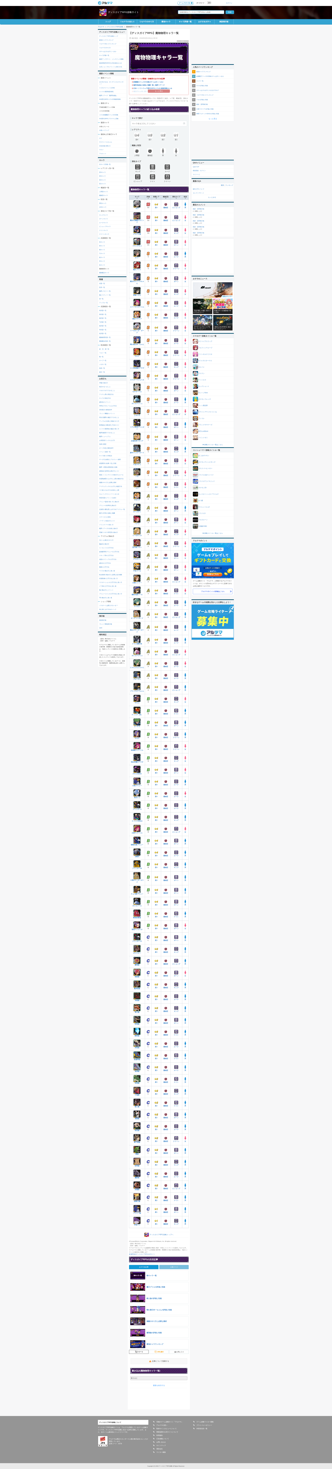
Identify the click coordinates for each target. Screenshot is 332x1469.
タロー (137, 257)
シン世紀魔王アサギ (137, 368)
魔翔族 (137, 965)
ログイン (229, 3)
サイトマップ (161, 1445)
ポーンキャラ (103, 219)
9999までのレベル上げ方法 (108, 406)
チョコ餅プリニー (137, 894)
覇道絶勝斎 (137, 917)
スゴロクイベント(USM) (107, 88)
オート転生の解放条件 (106, 448)
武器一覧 (102, 283)
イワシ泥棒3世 (137, 644)
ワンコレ (201, 418)
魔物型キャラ (103, 195)
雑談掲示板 (224, 22)
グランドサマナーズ (205, 425)
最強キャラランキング (106, 40)
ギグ (137, 208)
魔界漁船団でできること (107, 432)
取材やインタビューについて (166, 1429)
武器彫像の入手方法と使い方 (108, 578)
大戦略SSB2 (202, 526)
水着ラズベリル (137, 833)
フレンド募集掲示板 (105, 624)
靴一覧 (101, 356)
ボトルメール (137, 906)
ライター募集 (161, 1452)
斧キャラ (102, 261)
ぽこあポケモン (203, 455)
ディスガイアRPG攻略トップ (108, 36)
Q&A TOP (196, 167)
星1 (156, 1212)
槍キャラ (102, 249)
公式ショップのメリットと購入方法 (110, 67)
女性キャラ (102, 207)
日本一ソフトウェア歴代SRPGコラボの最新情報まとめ (152, 88)
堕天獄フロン (137, 547)
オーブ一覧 (102, 360)
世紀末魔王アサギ (137, 762)
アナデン (201, 373)
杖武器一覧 (102, 333)
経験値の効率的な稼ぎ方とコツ (109, 471)
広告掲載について (162, 1439)
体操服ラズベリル (137, 750)
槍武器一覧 (102, 318)
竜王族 (137, 1012)
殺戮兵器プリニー (137, 844)
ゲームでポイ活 (184, 3)
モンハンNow (203, 393)
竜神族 (137, 1071)
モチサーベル (137, 391)
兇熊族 (137, 1000)
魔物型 (165, 207)
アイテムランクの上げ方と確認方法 (110, 486)
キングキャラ (103, 215)
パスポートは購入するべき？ (108, 605)
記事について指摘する (160, 1361)
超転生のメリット (105, 402)
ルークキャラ (103, 222)
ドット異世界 (203, 405)
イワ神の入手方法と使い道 (107, 586)
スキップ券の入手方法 (106, 555)
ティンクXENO (137, 821)
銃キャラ (102, 257)
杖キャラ (102, 265)
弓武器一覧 (102, 322)
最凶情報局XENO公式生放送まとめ (110, 63)
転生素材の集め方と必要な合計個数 (110, 574)
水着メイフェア (104, 130)
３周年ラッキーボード (137, 881)
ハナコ (137, 523)
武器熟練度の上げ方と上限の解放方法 (111, 478)
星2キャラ (102, 180)
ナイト (176, 463)
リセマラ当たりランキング (107, 44)
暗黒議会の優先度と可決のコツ (109, 425)
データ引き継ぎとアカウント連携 (110, 459)
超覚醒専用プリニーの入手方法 (109, 551)
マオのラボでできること (107, 390)
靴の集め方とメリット (106, 590)
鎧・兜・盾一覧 (104, 349)
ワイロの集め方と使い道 (107, 571)
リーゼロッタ (137, 535)
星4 (156, 207)
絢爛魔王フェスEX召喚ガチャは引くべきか (148, 82)
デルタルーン (203, 520)
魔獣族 (137, 1177)
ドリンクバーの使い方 (106, 524)
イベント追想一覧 (105, 452)
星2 (156, 1094)
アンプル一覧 (103, 302)
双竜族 (137, 1024)
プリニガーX (137, 809)
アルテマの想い (161, 1425)
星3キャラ (102, 176)
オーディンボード (137, 618)
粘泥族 (137, 1130)
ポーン (176, 245)
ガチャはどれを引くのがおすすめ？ (207, 90)
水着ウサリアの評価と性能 (204, 109)
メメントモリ (203, 438)
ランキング (229, 185)
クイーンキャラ (104, 234)
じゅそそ (137, 415)
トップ (108, 22)
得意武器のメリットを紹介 (107, 498)
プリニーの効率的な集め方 (107, 505)
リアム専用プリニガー (137, 428)
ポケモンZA (202, 488)
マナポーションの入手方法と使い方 (110, 582)
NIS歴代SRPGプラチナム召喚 (108, 118)
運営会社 (159, 1449)
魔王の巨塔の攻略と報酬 (107, 513)
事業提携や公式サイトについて (167, 1432)
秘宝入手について (198, 189)
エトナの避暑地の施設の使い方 (109, 429)
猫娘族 (137, 976)
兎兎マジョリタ (137, 929)
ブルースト (137, 679)
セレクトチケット (198, 193)
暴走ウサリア (137, 319)
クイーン (176, 268)
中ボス (137, 738)
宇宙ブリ (137, 1225)
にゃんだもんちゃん (137, 667)
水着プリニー (137, 785)
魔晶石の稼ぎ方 (104, 544)
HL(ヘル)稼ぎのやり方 (106, 540)
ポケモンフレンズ (204, 399)
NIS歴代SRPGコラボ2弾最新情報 (110, 99)
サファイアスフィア (205, 341)
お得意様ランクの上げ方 (107, 440)
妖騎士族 (137, 1201)
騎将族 (137, 1036)
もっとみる (212, 197)
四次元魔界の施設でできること (109, 417)
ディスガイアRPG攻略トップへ (161, 1235)
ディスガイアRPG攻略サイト (123, 12)
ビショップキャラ (105, 226)
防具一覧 (102, 287)
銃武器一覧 (102, 326)
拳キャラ (102, 246)
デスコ (137, 703)
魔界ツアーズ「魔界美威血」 (108, 95)
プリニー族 (137, 1213)
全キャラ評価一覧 (105, 164)
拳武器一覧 (102, 314)
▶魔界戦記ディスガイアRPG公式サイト (142, 1254)
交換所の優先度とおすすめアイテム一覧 (112, 509)
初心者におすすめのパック (107, 609)
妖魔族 (137, 1189)
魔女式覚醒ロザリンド (137, 221)
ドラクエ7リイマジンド (206, 481)
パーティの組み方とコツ (107, 521)
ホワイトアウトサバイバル (207, 412)
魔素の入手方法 (104, 567)
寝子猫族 (137, 1142)
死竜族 (137, 1047)
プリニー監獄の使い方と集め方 (109, 501)
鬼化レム (137, 797)
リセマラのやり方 (146, 22)
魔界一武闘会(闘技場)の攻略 (108, 467)
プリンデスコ (137, 246)
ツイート (140, 1352)
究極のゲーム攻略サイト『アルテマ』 (169, 1422)
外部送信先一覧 (201, 1429)
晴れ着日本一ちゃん (137, 344)
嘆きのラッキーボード (137, 631)
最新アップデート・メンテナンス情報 (111, 59)
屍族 (137, 1154)
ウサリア (137, 500)
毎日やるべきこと (105, 386)
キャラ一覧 (199, 81)
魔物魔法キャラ (104, 272)
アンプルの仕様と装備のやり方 (109, 421)
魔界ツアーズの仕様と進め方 (108, 528)
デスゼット (137, 559)
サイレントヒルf (204, 507)
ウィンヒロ (202, 380)
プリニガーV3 (137, 941)
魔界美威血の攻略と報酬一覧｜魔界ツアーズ (149, 85)
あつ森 (200, 500)
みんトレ (201, 367)
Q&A (100, 628)
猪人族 (137, 1106)
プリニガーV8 (137, 868)
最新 (222, 185)
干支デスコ (137, 464)
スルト (137, 356)
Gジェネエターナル (205, 361)
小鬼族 (137, 1095)
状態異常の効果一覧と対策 (107, 463)
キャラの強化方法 (105, 398)
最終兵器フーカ (137, 594)
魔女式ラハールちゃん (137, 282)
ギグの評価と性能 (202, 85)
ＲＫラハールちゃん (105, 142)
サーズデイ (137, 512)
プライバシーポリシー (204, 1425)
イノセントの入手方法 (106, 548)
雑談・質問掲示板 (202, 104)
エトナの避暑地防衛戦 (106, 91)
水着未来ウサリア (137, 441)
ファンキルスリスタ (205, 354)
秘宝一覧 (102, 372)
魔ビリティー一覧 (105, 295)
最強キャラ (166, 22)
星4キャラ (102, 172)
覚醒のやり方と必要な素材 (107, 482)
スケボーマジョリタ (137, 380)
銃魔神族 (137, 1059)
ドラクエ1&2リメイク (206, 475)
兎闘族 (137, 1118)
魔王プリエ (137, 269)
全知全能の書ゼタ (105, 146)
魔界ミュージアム (105, 436)
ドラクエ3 (201, 513)
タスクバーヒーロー (205, 468)
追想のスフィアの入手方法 (107, 559)
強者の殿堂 (102, 444)
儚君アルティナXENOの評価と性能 (207, 113)
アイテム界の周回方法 (106, 394)
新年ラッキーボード (137, 452)
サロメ (101, 149)
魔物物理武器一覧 (105, 337)
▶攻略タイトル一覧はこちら (213, 445)
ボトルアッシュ (137, 403)
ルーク (176, 257)
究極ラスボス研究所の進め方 (108, 532)
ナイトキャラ (103, 230)
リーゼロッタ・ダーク (137, 331)
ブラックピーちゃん (137, 691)
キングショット (203, 386)
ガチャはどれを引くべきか (107, 51)
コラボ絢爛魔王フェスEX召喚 (108, 115)
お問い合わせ (161, 1442)
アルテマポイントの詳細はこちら (213, 591)
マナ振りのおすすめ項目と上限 (109, 490)
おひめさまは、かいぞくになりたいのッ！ (111, 83)
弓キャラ (102, 253)
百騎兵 (137, 856)
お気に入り (180, 1352)
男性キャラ (102, 203)
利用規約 (159, 1435)
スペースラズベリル (137, 307)
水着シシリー (137, 582)
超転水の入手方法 (105, 563)
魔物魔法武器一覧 (105, 341)
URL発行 (160, 1352)
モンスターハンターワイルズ (208, 494)
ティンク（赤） (137, 714)
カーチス (137, 726)
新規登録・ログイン (199, 170)
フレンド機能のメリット (107, 413)
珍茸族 (137, 1166)
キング (176, 233)
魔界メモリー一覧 (105, 291)
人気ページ (174, 1267)
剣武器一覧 (102, 310)
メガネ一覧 (102, 364)
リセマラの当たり (127, 22)
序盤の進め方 (103, 383)
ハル (137, 476)
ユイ (137, 488)
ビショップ (176, 207)
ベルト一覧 (102, 353)
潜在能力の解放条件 (105, 409)
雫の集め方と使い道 (105, 597)
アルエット (102, 153)
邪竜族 (137, 1083)
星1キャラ (102, 183)
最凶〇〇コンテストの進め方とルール (111, 475)
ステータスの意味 (105, 517)
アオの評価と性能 (202, 99)
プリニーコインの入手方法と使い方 (110, 594)
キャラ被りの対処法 (105, 455)
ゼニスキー (137, 953)
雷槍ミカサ (137, 295)
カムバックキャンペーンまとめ (109, 494)
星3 (156, 940)
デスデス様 (137, 234)
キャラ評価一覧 (185, 22)
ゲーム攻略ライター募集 (205, 1422)
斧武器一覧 (102, 329)
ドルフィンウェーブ (205, 348)
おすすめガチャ (204, 22)
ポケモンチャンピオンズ (206, 462)
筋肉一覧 (102, 368)
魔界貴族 (137, 988)
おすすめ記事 (143, 1267)
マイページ (196, 174)
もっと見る (213, 119)
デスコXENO (137, 774)
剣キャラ (102, 242)
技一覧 (101, 299)
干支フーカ (137, 571)
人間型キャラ (103, 191)
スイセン (137, 606)
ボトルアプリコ (137, 655)
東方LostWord (203, 431)
